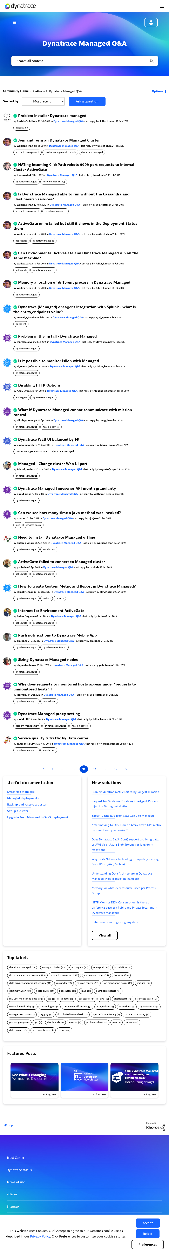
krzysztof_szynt (108, 469)
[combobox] (84, 61)
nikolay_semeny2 (27, 420)
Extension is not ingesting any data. (115, 922)
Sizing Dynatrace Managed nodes (48, 659)
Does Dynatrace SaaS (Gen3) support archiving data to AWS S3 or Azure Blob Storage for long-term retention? (125, 845)
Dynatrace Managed (21, 792)
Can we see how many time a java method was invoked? (69, 512)
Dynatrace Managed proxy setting (49, 714)
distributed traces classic (71, 1014)
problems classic (95, 1022)
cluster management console (60, 152)
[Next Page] (125, 769)
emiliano (22, 641)
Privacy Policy (40, 1236)
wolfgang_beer (103, 494)
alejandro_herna (27, 665)
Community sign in (151, 22)
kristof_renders (26, 469)
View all (105, 935)
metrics (46, 598)
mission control (51, 426)
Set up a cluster (17, 811)
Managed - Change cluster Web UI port (52, 464)
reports (60, 598)
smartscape (49, 750)
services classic (33, 525)
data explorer (16, 1030)
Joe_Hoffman (104, 204)
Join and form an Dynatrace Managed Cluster (59, 140)
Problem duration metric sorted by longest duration (125, 792)
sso (49, 998)
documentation (17, 990)
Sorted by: (11, 101)
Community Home (16, 91)
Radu (100, 616)
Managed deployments (23, 798)
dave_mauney (104, 342)
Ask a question (87, 101)
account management (27, 152)
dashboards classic (106, 990)
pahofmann (106, 665)
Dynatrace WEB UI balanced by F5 (48, 439)
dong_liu (105, 420)
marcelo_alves (25, 342)
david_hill (23, 719)
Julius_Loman (108, 121)
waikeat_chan (25, 146)
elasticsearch (121, 998)
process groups (17, 1022)
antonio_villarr (26, 543)
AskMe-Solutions (27, 121)
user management (94, 975)
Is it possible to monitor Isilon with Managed (58, 361)
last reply (91, 121)
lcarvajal (22, 694)
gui (36, 1022)
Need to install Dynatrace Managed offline (56, 537)
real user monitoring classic (24, 998)
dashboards (53, 1022)
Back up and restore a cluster (26, 804)
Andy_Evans (24, 391)
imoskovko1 (24, 175)
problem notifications (75, 1006)
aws (115, 1022)
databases (84, 998)
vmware (130, 1022)
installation (22, 127)
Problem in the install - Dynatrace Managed (57, 336)
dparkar (22, 518)
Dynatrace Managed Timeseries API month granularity (67, 488)
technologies (48, 1006)
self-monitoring (41, 1030)
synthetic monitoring (104, 1014)
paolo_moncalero (27, 445)
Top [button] (10, 1125)
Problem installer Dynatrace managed (52, 115)
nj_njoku (104, 317)
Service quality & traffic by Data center (53, 738)
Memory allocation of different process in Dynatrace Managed (74, 282)
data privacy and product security (27, 983)
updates (65, 998)
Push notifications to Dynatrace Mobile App (57, 635)
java (18, 525)
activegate (21, 240)
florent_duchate (110, 743)
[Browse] (16, 22)
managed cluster (51, 967)
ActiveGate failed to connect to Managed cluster (61, 561)
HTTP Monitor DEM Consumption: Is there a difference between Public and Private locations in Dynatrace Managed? (124, 908)
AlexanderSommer (105, 391)
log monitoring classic (115, 983)
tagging (44, 1014)
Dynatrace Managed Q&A (68, 121)
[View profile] (7, 117)
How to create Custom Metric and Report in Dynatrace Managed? (77, 586)
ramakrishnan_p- (27, 592)
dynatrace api (147, 1006)
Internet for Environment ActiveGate (51, 610)
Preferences (147, 1244)
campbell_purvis (27, 743)
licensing (118, 975)
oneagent (21, 324)
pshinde (22, 567)
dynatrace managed (92, 152)
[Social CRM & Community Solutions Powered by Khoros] (155, 1126)
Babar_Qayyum (26, 616)
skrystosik (106, 592)
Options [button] (157, 91)
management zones (20, 1014)
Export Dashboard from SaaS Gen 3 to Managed (123, 815)
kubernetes (65, 990)
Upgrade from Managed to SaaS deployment (37, 817)
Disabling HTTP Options (39, 385)
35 (115, 769)
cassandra (61, 983)
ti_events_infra (26, 366)
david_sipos (24, 494)
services (73, 1022)
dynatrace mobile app (54, 647)
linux (83, 990)
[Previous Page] (43, 769)
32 (94, 769)
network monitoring (54, 181)
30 (73, 769)
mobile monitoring (135, 1014)
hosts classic (49, 701)
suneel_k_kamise (27, 317)
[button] (148, 1223)
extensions (125, 1006)
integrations (103, 1006)
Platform (39, 91)
